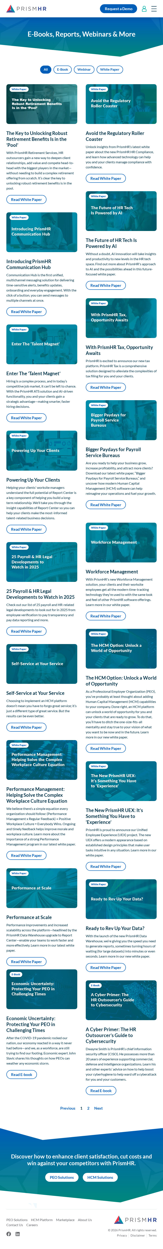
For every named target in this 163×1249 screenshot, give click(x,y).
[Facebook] (8, 1234)
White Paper (109, 69)
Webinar (84, 69)
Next (98, 1108)
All (46, 69)
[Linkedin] (17, 1234)
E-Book (62, 69)
